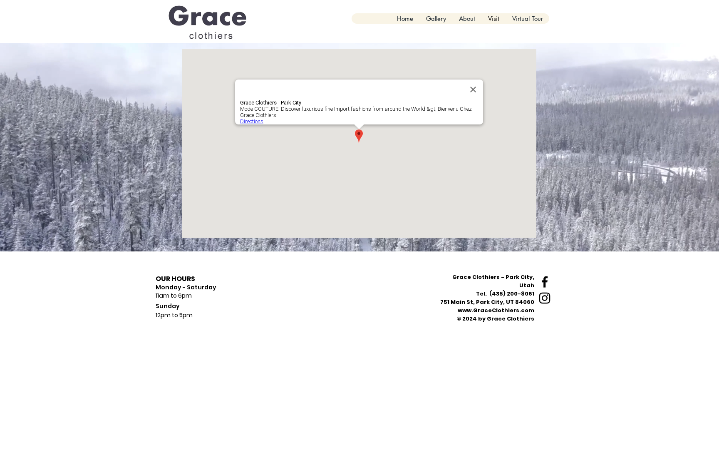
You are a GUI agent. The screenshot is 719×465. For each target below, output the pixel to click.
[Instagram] (544, 298)
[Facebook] (544, 281)
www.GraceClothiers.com (496, 310)
